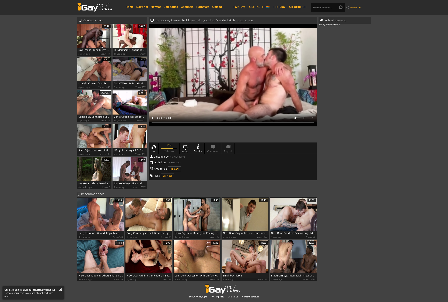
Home (130, 6)
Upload (217, 6)
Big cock (174, 168)
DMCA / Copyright (198, 297)
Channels (187, 6)
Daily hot (142, 6)
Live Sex (239, 6)
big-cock (167, 175)
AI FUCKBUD (298, 6)
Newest (156, 6)
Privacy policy (217, 297)
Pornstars (202, 6)
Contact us (233, 297)
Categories (170, 6)
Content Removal (250, 297)
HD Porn (279, 6)
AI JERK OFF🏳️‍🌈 (259, 6)
